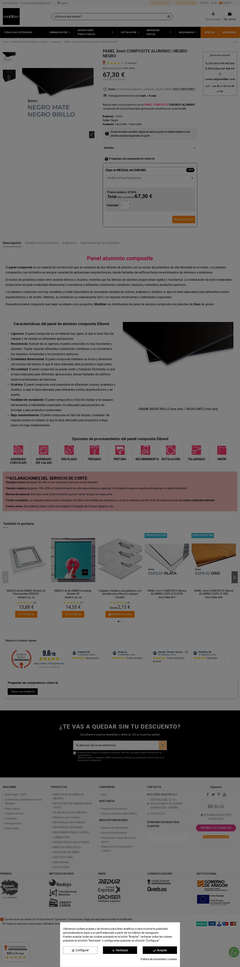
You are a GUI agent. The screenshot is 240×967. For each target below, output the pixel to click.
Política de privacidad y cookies (159, 959)
